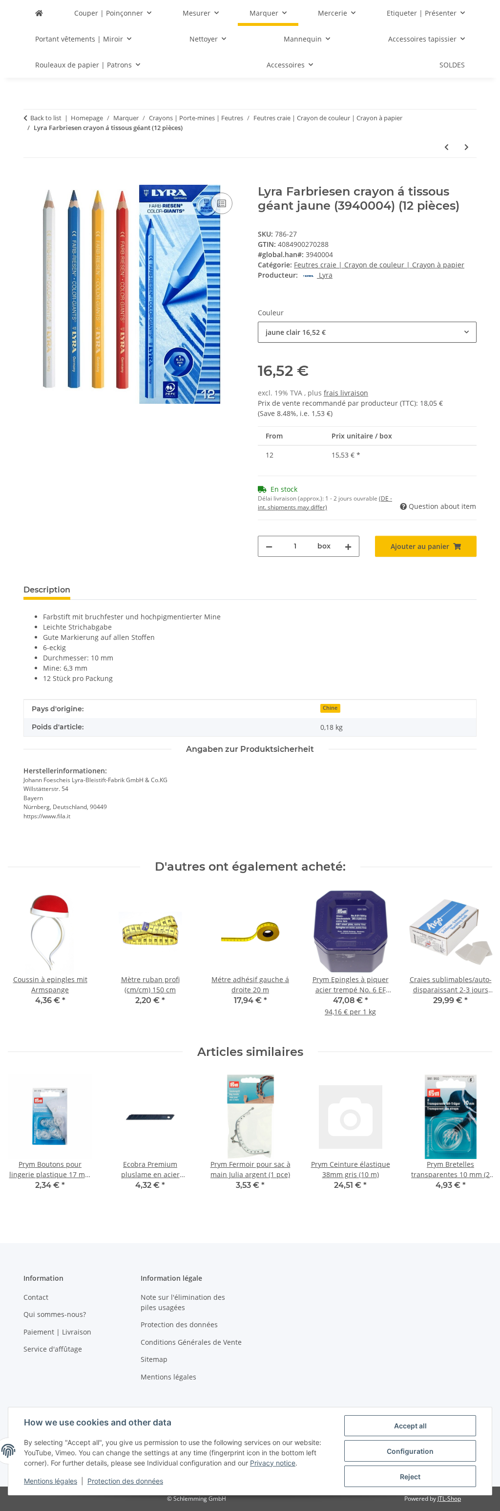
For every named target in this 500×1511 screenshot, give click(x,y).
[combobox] (367, 332)
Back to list (46, 117)
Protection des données (125, 1481)
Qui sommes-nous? (54, 1314)
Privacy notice (272, 1463)
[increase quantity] (348, 546)
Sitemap (154, 1359)
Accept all (410, 1426)
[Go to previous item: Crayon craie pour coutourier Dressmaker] (447, 146)
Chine (330, 707)
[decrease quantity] (269, 546)
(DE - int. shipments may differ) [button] (325, 502)
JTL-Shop (449, 1498)
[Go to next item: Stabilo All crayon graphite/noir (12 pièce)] (467, 146)
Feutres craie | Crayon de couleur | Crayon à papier (379, 264)
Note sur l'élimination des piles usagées (183, 1302)
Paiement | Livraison (57, 1331)
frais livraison (346, 392)
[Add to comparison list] (221, 203)
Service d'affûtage (52, 1349)
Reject (410, 1476)
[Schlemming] (39, 13)
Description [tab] (46, 589)
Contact (35, 1297)
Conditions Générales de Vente (191, 1342)
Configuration (410, 1451)
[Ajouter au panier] (31, 179)
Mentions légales (50, 1481)
